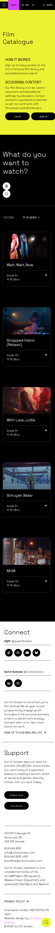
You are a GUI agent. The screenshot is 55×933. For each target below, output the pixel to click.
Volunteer (16, 806)
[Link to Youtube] (27, 653)
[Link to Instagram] (9, 653)
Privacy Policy (14, 901)
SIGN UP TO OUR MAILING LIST (23, 732)
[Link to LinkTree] (36, 653)
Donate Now (16, 795)
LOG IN (17, 116)
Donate (14, 5)
